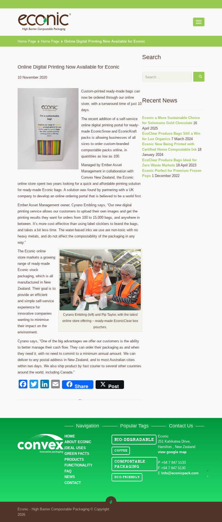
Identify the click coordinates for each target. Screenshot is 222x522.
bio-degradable (134, 439)
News (69, 477)
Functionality (78, 465)
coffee (120, 450)
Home (69, 436)
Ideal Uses (75, 448)
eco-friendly (127, 477)
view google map (172, 452)
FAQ (67, 471)
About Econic (77, 442)
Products (74, 459)
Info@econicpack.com (180, 473)
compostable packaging (129, 464)
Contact (72, 483)
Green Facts (76, 454)
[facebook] (208, 470)
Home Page (27, 41)
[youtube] (208, 476)
